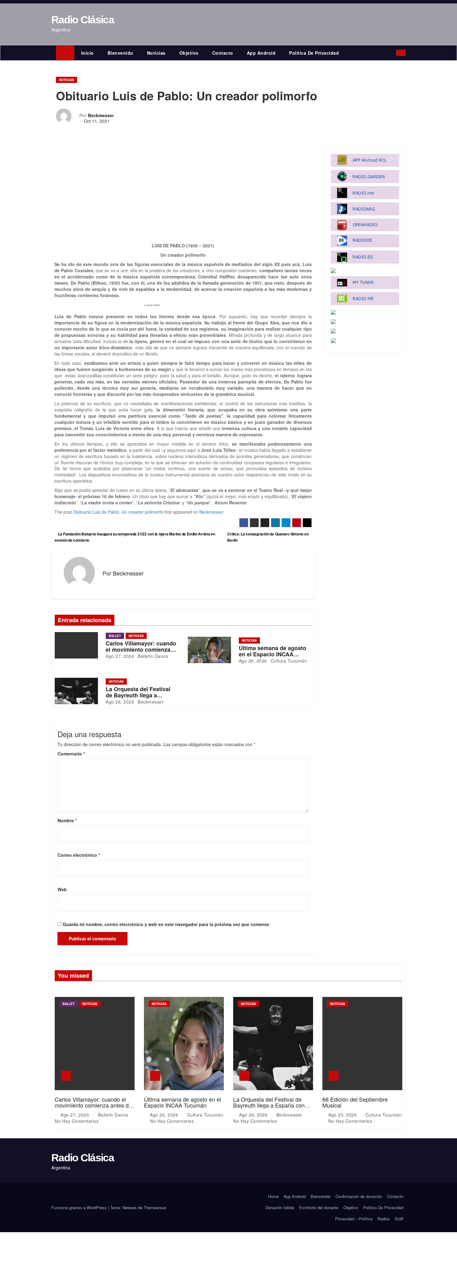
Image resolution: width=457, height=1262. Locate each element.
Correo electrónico (79, 855)
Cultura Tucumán (288, 661)
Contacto (222, 53)
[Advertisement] (183, 196)
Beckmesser (101, 115)
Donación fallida (279, 1207)
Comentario (71, 753)
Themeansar (155, 1207)
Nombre (67, 820)
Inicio (87, 53)
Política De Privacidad (314, 53)
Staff (399, 1219)
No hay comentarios (77, 1121)
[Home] (65, 53)
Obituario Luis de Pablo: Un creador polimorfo (118, 512)
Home (273, 1196)
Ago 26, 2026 (253, 661)
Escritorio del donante (318, 1207)
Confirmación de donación (358, 1196)
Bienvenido (120, 53)
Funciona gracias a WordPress (79, 1207)
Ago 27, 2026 (120, 656)
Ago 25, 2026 (343, 1115)
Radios (383, 1219)
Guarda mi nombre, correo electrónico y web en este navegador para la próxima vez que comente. (166, 924)
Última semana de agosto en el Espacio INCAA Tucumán (272, 654)
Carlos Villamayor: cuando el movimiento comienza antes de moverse (141, 649)
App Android (261, 53)
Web (62, 889)
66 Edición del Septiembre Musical (355, 1102)
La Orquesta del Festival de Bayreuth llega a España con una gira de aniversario (269, 1105)
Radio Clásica (82, 19)
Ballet (115, 636)
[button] (393, 53)
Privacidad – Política (353, 1219)
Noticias (156, 53)
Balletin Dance (152, 656)
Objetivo (189, 53)
